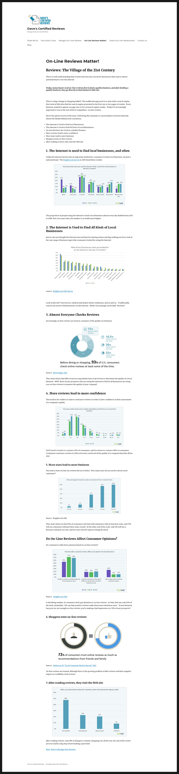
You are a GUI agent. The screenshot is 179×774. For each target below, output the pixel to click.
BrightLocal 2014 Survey (63, 291)
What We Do (32, 41)
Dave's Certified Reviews (46, 28)
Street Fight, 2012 (60, 373)
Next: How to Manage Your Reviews (61, 749)
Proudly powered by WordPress (56, 764)
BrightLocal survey (71, 160)
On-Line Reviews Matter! (95, 41)
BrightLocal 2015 (60, 597)
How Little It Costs (48, 41)
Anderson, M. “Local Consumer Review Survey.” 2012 (74, 665)
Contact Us (142, 41)
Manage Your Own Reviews (70, 41)
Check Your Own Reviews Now (122, 41)
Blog (29, 45)
